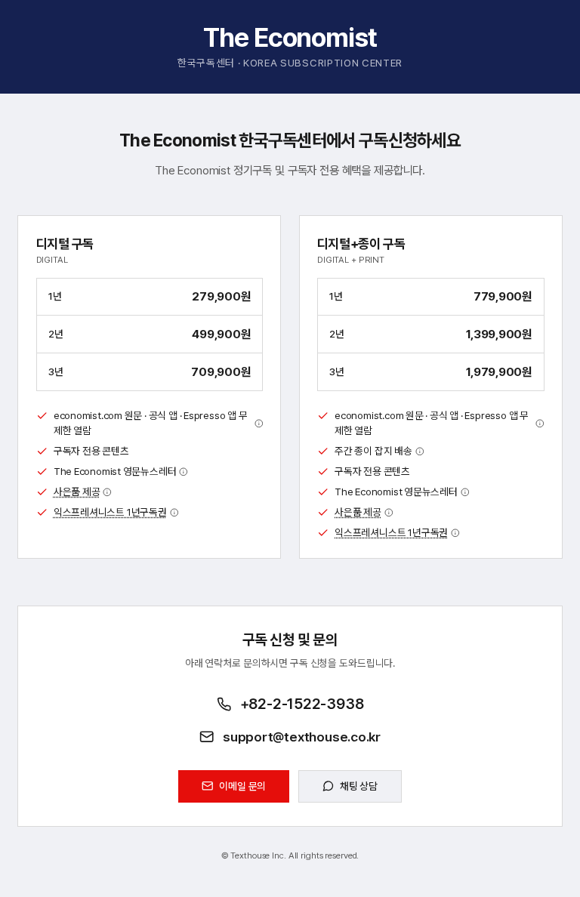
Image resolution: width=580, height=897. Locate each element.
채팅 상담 (359, 786)
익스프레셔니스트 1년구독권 (110, 512)
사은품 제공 (77, 491)
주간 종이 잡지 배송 (373, 451)
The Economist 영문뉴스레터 (115, 471)
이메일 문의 (242, 786)
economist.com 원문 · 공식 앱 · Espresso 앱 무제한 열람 (151, 422)
